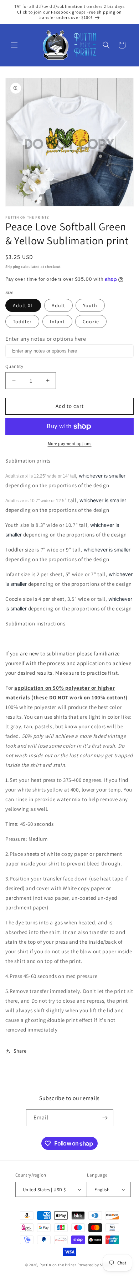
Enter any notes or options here (45, 339)
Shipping (12, 266)
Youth (90, 305)
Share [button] (20, 1051)
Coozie (91, 321)
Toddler (22, 321)
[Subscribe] (105, 1117)
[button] (14, 45)
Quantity (14, 366)
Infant (57, 321)
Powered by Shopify (95, 1264)
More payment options (70, 443)
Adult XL (23, 305)
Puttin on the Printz (58, 1264)
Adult (58, 305)
